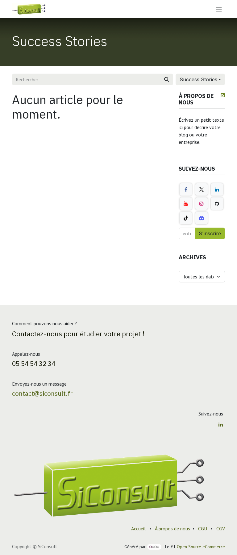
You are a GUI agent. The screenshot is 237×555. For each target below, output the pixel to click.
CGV (220, 528)
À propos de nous (172, 528)
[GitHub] (217, 203)
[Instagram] (201, 203)
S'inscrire (210, 233)
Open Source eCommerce (201, 546)
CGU (202, 528)
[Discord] (201, 218)
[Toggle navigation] (219, 8)
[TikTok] (186, 218)
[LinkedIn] (217, 189)
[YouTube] (186, 203)
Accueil (138, 528)
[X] (201, 189)
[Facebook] (186, 189)
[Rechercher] (166, 79)
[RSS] (223, 95)
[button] (200, 79)
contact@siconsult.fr (42, 393)
